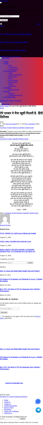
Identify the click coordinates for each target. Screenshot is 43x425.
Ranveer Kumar (11, 124)
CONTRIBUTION (9, 97)
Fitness (10, 84)
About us (7, 402)
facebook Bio (12, 82)
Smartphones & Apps (15, 95)
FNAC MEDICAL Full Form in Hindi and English (18, 233)
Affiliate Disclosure (10, 406)
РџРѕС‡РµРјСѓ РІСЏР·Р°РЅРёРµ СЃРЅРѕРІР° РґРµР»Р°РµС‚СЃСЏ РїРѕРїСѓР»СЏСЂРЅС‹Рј (17, 250)
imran (2, 108)
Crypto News (12, 67)
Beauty (10, 78)
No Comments (30, 124)
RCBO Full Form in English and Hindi (14, 42)
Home (6, 61)
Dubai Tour (12, 86)
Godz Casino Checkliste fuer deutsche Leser (15, 241)
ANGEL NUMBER (15, 75)
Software (11, 93)
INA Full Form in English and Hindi (13, 50)
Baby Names (12, 76)
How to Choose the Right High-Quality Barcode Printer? (20, 271)
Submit (23, 419)
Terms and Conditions (11, 411)
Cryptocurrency (13, 69)
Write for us (8, 413)
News (6, 63)
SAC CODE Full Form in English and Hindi (15, 34)
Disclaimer (7, 409)
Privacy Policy (9, 407)
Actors (10, 73)
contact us (7, 404)
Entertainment (10, 71)
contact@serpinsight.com (14, 383)
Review (7, 91)
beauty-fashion (13, 80)
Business (7, 88)
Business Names (13, 89)
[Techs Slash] (4, 58)
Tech (10, 65)
